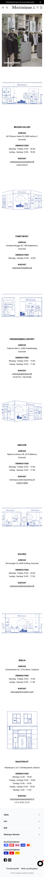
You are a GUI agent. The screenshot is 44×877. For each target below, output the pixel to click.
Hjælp (6, 815)
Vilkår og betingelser (29, 868)
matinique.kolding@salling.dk (22, 586)
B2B (5, 828)
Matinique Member (12, 834)
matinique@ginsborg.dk (22, 374)
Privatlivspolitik (12, 868)
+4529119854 (22, 483)
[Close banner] (40, 2)
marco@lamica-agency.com (22, 692)
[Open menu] (2, 7)
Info (5, 821)
